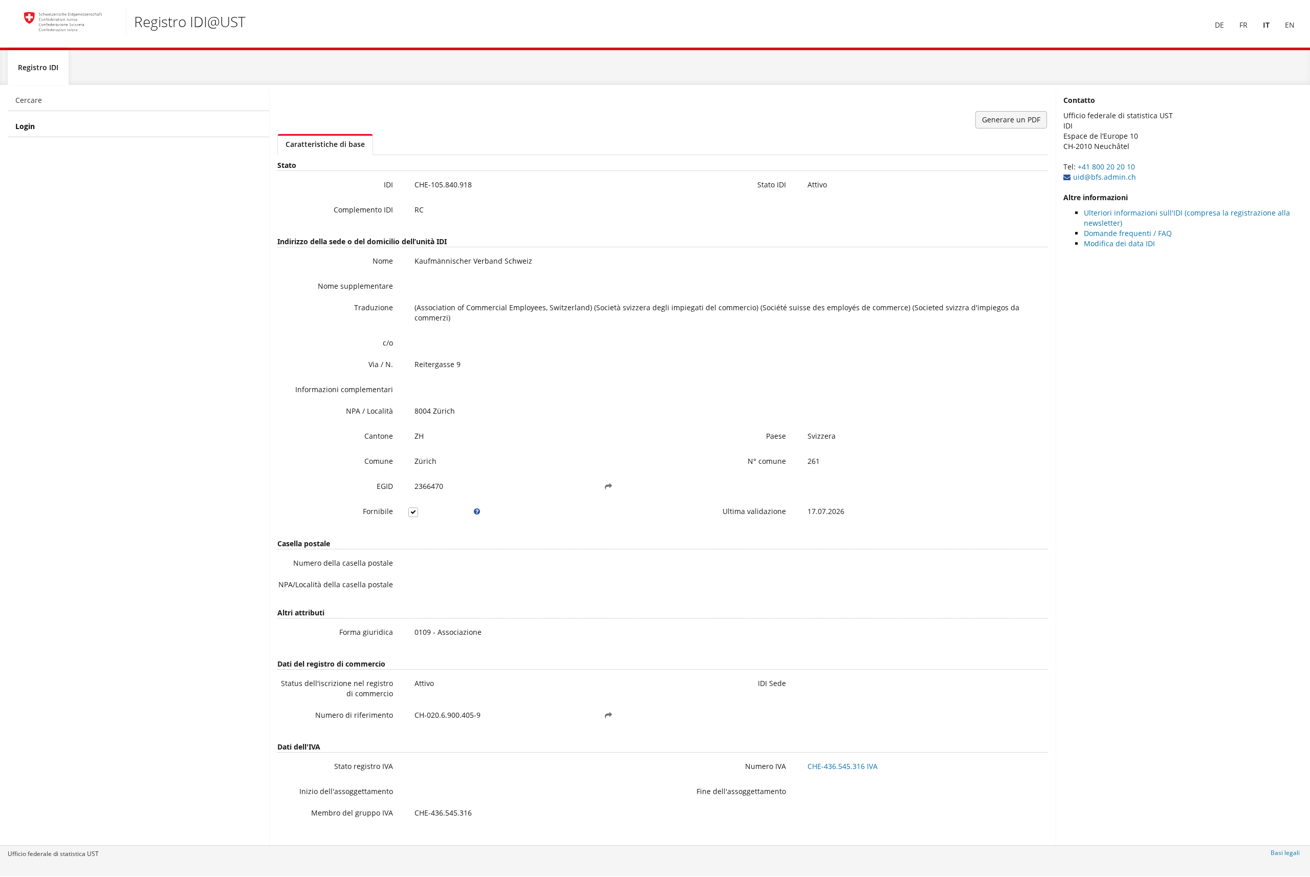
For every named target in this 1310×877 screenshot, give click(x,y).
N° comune (767, 461)
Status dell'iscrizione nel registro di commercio (337, 688)
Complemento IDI (363, 210)
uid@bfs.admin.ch (1104, 177)
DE (1219, 25)
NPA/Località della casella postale (335, 584)
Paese (776, 436)
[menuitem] (1219, 25)
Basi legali (1285, 852)
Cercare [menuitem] (28, 100)
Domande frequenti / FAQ (1128, 233)
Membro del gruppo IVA (352, 813)
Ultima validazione (754, 511)
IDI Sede (772, 683)
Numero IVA (765, 766)
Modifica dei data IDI (1119, 243)
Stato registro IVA (363, 766)
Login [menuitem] (25, 126)
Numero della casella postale (343, 563)
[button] (608, 486)
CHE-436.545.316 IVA (842, 766)
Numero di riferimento (354, 715)
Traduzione (373, 307)
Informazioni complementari (344, 389)
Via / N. (380, 364)
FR (1243, 25)
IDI (388, 184)
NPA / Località (369, 411)
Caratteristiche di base (325, 144)
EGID (385, 486)
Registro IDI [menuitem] (38, 67)
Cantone (378, 436)
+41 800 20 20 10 (1106, 167)
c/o (388, 343)
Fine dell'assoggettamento (741, 791)
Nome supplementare (355, 286)
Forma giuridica (366, 632)
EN (1290, 25)
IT (1266, 25)
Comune (378, 461)
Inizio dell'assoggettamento (346, 791)
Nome (383, 261)
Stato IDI (771, 184)
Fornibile (378, 511)
